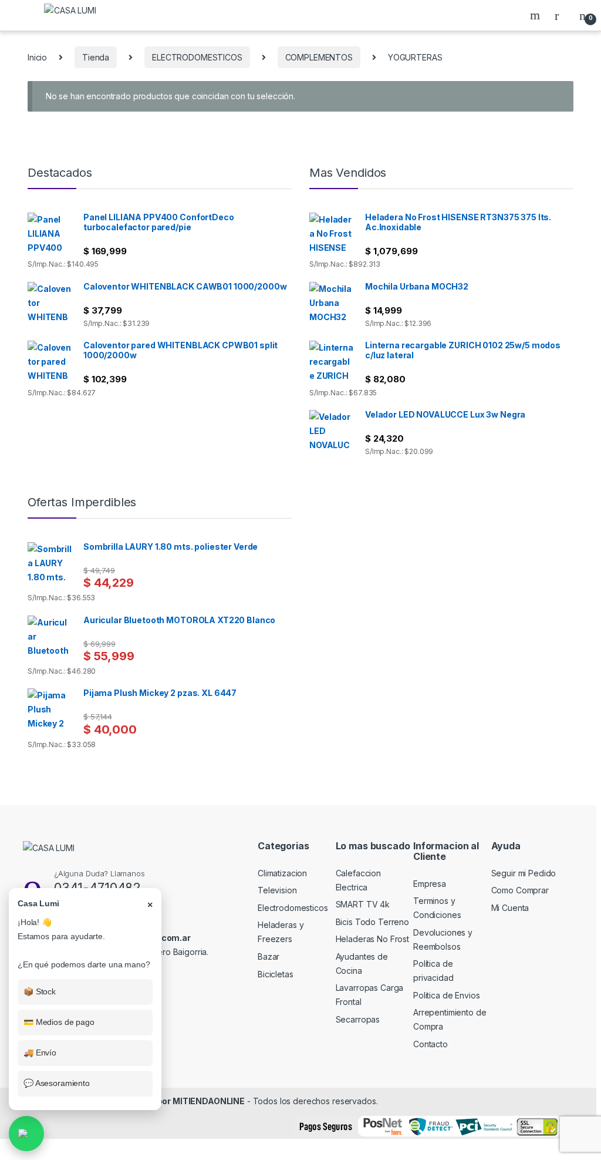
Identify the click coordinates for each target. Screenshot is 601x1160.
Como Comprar (520, 890)
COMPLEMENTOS (319, 57)
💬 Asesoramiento (56, 1083)
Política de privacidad (433, 971)
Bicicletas (275, 974)
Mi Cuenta (510, 908)
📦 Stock (39, 991)
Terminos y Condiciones (437, 908)
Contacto (430, 1044)
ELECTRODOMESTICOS (197, 57)
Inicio (37, 57)
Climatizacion (282, 873)
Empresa (429, 884)
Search (536, 15)
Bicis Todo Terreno (372, 922)
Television (277, 890)
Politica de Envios (446, 995)
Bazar (268, 956)
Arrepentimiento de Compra (449, 1019)
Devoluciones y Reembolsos (442, 939)
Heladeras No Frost (372, 939)
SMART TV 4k (363, 904)
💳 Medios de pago (58, 1022)
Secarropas (358, 1019)
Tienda (95, 57)
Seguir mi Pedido (523, 873)
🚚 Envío (39, 1052)
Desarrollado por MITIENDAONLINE (173, 1101)
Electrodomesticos (293, 908)
